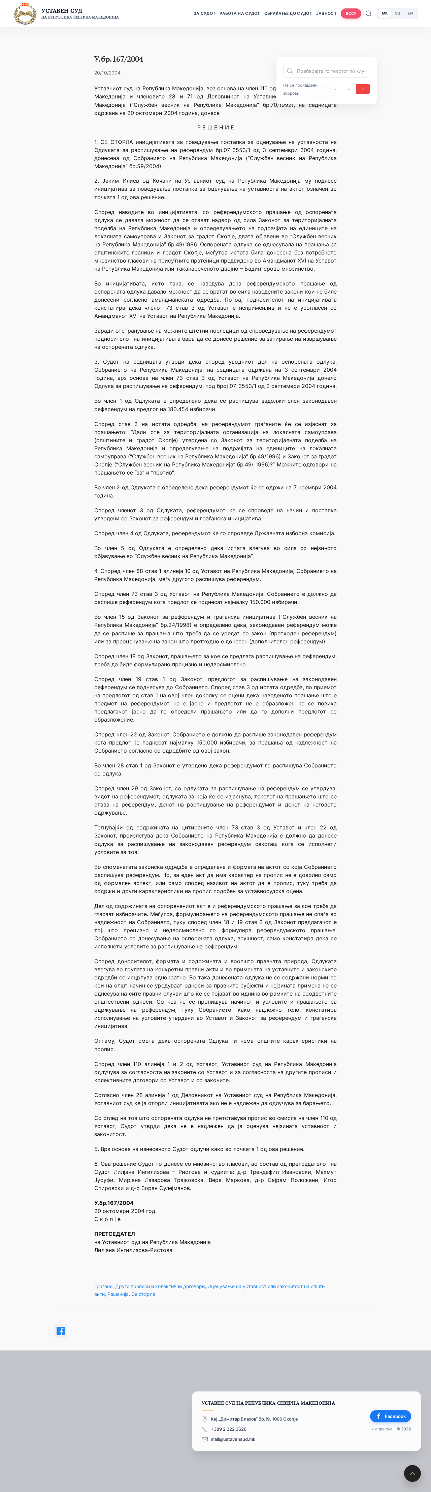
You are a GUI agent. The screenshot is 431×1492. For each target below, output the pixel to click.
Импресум (381, 1429)
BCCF (351, 13)
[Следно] (349, 89)
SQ (397, 13)
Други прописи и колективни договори (160, 1286)
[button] (412, 1473)
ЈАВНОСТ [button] (326, 13)
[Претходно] (335, 89)
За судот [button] (205, 13)
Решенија (118, 1294)
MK (385, 13)
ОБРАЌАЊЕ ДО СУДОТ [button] (288, 13)
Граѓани (103, 1286)
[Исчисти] (363, 89)
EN (410, 13)
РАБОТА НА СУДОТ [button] (240, 13)
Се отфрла (143, 1294)
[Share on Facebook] (60, 1331)
